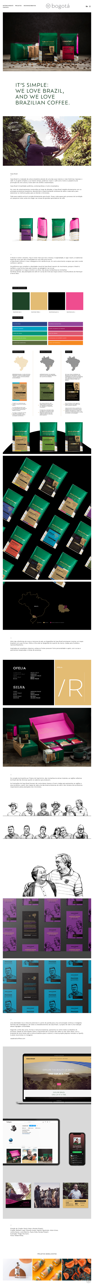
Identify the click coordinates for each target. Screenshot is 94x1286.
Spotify (80, 1033)
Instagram (29, 1035)
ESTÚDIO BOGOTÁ (8, 5)
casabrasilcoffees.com (17, 1038)
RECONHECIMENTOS (30, 5)
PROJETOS (18, 5)
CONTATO (6, 7)
